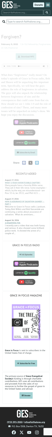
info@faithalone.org (34, 422)
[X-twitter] (21, 432)
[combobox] (22, 12)
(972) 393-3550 (14, 422)
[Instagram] (37, 432)
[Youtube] (29, 432)
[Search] (47, 12)
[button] (47, 4)
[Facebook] (14, 432)
